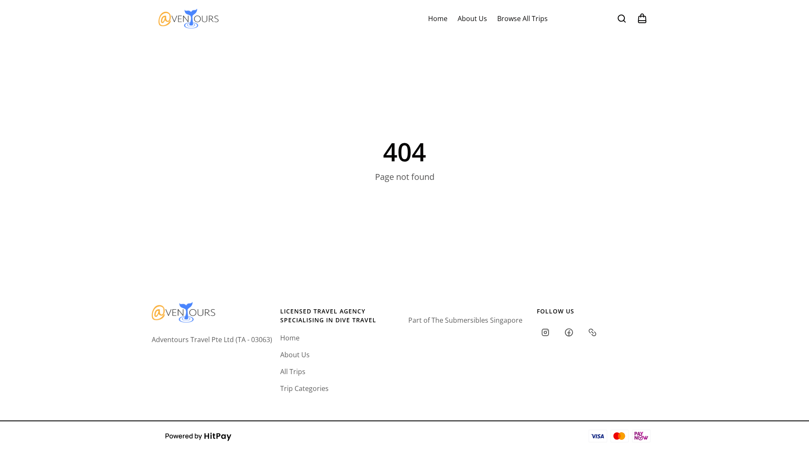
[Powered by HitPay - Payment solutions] (198, 436)
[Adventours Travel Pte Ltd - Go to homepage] (188, 18)
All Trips (292, 371)
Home (437, 18)
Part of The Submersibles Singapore (465, 320)
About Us (472, 18)
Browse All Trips (522, 18)
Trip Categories (304, 388)
